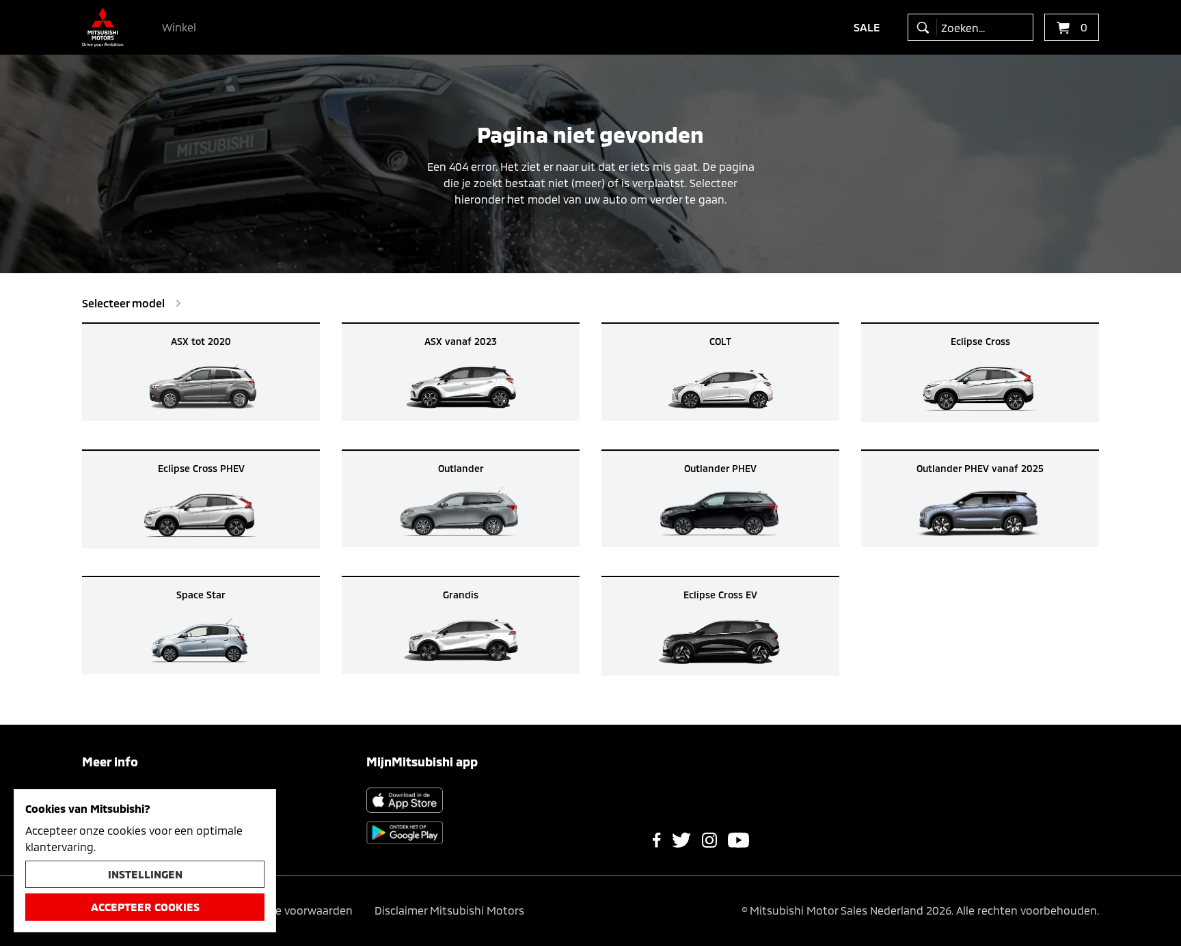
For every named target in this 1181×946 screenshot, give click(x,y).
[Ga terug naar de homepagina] (103, 27)
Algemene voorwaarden (291, 910)
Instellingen (145, 873)
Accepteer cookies (145, 906)
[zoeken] (925, 27)
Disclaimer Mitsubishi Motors (449, 910)
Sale (867, 26)
